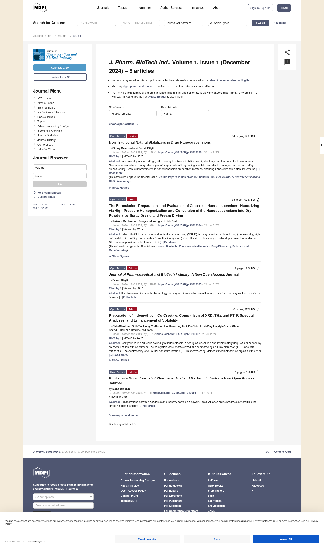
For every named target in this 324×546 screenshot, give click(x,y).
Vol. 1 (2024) (68, 204)
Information (144, 7)
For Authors (171, 480)
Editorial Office (46, 149)
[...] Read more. (169, 242)
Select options (44, 497)
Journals (103, 7)
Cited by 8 (115, 338)
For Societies (172, 506)
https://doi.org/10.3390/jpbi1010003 (180, 284)
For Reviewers (173, 485)
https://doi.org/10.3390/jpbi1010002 (178, 334)
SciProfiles (215, 501)
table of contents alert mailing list (229, 80)
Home (44, 98)
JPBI (50, 35)
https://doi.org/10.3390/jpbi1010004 (180, 225)
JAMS (211, 511)
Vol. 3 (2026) (40, 204)
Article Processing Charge (53, 126)
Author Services (171, 7)
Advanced (280, 23)
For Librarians (173, 496)
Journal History (46, 140)
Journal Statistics (47, 135)
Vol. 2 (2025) (40, 208)
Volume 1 (63, 35)
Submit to (60, 67)
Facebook (258, 485)
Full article (129, 297)
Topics (122, 7)
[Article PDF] (258, 136)
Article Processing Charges (138, 480)
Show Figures (119, 187)
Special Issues (46, 116)
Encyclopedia (216, 506)
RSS (266, 451)
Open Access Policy (133, 490)
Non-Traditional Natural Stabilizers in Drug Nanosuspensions (160, 142)
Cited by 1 (115, 288)
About (217, 7)
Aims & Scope (45, 103)
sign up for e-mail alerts (137, 86)
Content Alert (282, 451)
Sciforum (213, 480)
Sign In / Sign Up (260, 8)
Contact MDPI (129, 496)
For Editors (171, 490)
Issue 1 (77, 35)
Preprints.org (216, 490)
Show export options (124, 124)
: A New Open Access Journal (174, 274)
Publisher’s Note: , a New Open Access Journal (181, 380)
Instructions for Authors (51, 112)
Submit (284, 8)
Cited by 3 (115, 229)
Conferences (45, 144)
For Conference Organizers (181, 511)
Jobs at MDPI (129, 501)
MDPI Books (215, 485)
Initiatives (197, 7)
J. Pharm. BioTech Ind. (47, 451)
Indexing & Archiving (49, 130)
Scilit (211, 496)
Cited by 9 (115, 156)
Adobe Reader (157, 96)
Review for (59, 77)
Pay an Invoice (130, 485)
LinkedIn (257, 480)
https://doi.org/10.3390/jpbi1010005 (180, 152)
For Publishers (173, 501)
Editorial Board (46, 107)
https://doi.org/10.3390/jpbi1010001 (174, 393)
